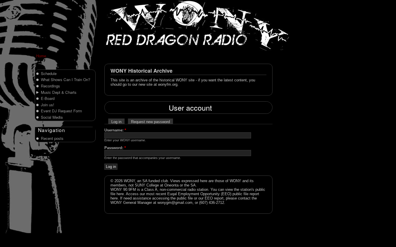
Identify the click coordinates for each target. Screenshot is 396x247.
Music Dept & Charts (59, 92)
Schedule (49, 73)
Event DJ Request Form (61, 111)
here (120, 194)
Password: (115, 148)
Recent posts (52, 138)
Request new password (150, 122)
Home (41, 56)
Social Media (52, 117)
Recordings (50, 86)
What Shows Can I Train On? (65, 79)
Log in (116, 122)
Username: (115, 130)
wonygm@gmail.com (174, 202)
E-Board (48, 98)
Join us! (47, 104)
